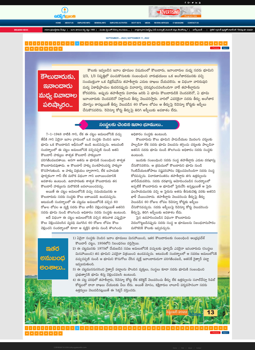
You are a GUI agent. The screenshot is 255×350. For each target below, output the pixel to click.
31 (163, 43)
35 (182, 43)
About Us (69, 23)
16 (91, 43)
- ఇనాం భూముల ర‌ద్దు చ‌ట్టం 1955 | (70, 30)
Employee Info (84, 23)
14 (82, 43)
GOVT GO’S (136, 23)
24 (130, 43)
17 (96, 43)
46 (32, 48)
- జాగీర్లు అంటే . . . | (186, 30)
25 (134, 43)
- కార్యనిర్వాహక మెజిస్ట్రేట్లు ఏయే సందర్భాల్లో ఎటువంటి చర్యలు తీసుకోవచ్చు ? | (148, 30)
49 (46, 48)
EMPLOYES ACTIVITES (118, 23)
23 (125, 43)
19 (106, 43)
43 (220, 43)
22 (120, 43)
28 (149, 43)
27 (144, 43)
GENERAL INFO (100, 23)
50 (51, 48)
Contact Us (193, 23)
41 (211, 43)
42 (216, 43)
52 (60, 48)
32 (168, 43)
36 (187, 43)
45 (27, 48)
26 (139, 43)
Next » (225, 48)
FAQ (182, 348)
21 (115, 43)
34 (177, 43)
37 (192, 43)
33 (173, 43)
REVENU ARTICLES (161, 23)
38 (196, 43)
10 (63, 43)
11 (67, 43)
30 (158, 43)
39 (201, 43)
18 (101, 43)
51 (55, 48)
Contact (198, 348)
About (190, 348)
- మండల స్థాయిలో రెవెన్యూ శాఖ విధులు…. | (102, 30)
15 (87, 43)
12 (72, 43)
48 (41, 48)
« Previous (215, 48)
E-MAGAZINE (178, 23)
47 (36, 48)
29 (153, 43)
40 (206, 43)
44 (225, 43)
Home (58, 23)
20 (110, 43)
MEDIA (147, 23)
